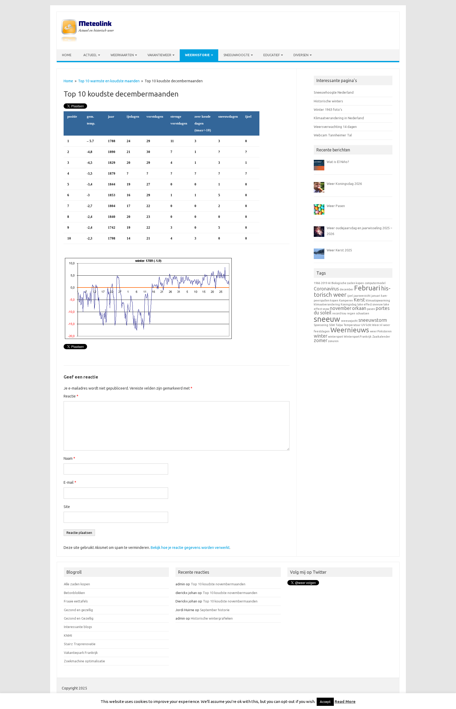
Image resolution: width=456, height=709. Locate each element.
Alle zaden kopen (77, 584)
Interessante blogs (78, 627)
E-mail (70, 482)
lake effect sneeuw (370, 304)
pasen (371, 308)
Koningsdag (349, 304)
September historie (215, 610)
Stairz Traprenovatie (80, 644)
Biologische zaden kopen (347, 283)
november (340, 308)
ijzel (350, 295)
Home (67, 55)
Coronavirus (326, 288)
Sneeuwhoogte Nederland (334, 92)
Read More (345, 701)
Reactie (71, 396)
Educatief (271, 55)
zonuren (333, 341)
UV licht (366, 325)
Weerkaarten (122, 55)
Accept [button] (325, 701)
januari (375, 295)
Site (67, 507)
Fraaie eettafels (76, 601)
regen (351, 313)
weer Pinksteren (381, 331)
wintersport (335, 336)
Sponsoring (321, 325)
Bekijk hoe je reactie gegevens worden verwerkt (190, 547)
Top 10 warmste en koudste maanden (109, 81)
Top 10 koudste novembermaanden (218, 584)
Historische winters (328, 101)
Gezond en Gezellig (78, 618)
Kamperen (346, 300)
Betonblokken (74, 593)
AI (329, 283)
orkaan (359, 308)
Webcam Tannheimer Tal (333, 135)
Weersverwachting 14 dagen (335, 126)
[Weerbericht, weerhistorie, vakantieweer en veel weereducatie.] (87, 40)
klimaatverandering (327, 304)
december (346, 289)
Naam (69, 458)
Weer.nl (377, 325)
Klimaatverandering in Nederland (339, 118)
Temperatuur (352, 325)
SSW (332, 325)
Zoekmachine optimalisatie (84, 661)
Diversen (300, 55)
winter (320, 335)
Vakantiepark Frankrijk (81, 652)
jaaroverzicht (362, 295)
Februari (367, 288)
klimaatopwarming (378, 300)
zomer (320, 340)
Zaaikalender (381, 336)
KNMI (68, 635)
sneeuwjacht (349, 320)
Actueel (90, 55)
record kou (339, 313)
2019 (324, 283)
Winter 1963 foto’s (328, 109)
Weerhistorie (197, 55)
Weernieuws (349, 330)
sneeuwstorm (372, 320)
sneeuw (327, 319)
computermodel (375, 283)
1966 (317, 283)
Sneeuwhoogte (237, 55)
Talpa (339, 325)
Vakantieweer (159, 55)
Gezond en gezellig (78, 610)
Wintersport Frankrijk (358, 336)
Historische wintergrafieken (212, 618)
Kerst (359, 299)
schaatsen (362, 313)
